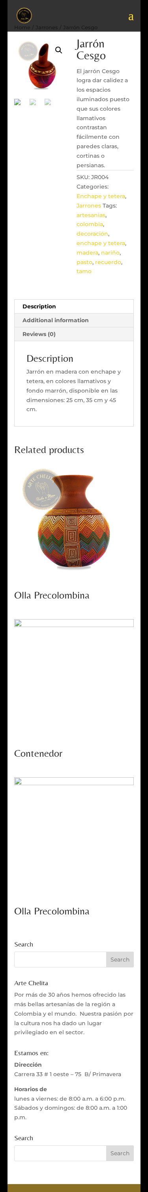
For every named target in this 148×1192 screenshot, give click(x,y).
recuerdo (108, 262)
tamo (84, 271)
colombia (90, 224)
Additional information (55, 320)
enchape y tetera (101, 243)
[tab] (74, 307)
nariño (110, 252)
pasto (84, 262)
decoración (92, 233)
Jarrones (89, 205)
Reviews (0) (39, 334)
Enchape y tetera (101, 196)
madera (87, 252)
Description (39, 306)
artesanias (91, 215)
